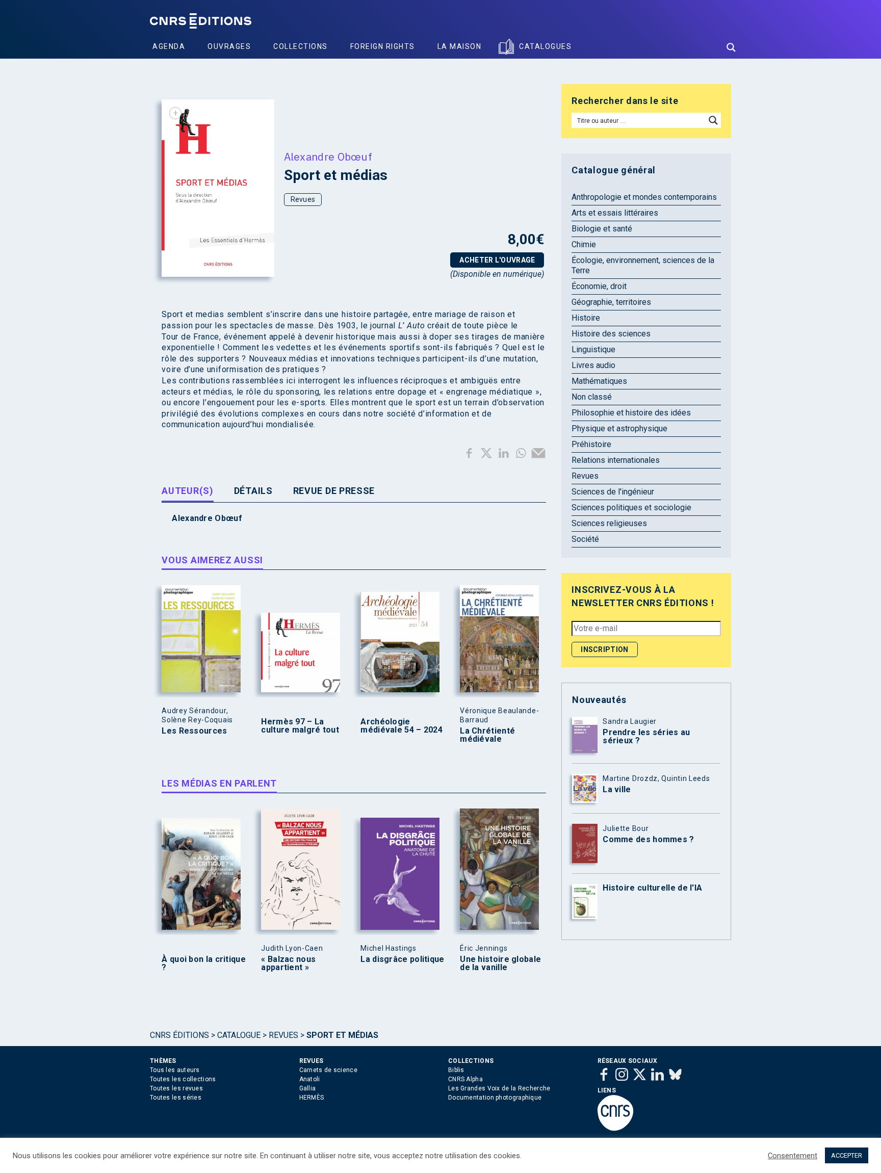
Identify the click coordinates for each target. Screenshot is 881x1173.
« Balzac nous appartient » (288, 963)
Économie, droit (599, 286)
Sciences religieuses (609, 523)
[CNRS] (615, 1128)
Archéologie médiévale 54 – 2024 (401, 726)
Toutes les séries (175, 1097)
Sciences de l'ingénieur (613, 492)
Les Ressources (194, 731)
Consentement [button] (792, 1155)
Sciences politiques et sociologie (631, 507)
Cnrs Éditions (179, 1035)
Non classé (592, 397)
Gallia (307, 1088)
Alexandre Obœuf (328, 156)
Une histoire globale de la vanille (500, 963)
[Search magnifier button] (731, 47)
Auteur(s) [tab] (187, 490)
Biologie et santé (602, 228)
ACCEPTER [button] (846, 1155)
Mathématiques (599, 381)
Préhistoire (591, 444)
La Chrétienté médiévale (487, 735)
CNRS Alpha (465, 1079)
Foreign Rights (382, 46)
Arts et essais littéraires (615, 213)
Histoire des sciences (611, 333)
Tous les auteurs (175, 1070)
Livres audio (593, 365)
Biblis (456, 1070)
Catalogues (545, 46)
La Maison (459, 46)
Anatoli (309, 1079)
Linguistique (593, 349)
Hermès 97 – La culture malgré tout (300, 726)
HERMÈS (311, 1097)
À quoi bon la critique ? (204, 963)
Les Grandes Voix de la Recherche (499, 1088)
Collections (300, 46)
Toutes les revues (176, 1088)
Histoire (586, 318)
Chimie (584, 244)
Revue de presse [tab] (334, 490)
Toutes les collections (183, 1079)
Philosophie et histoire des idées (631, 413)
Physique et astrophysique (619, 428)
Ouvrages (229, 46)
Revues (303, 199)
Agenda (168, 46)
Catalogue (239, 1035)
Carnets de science (328, 1070)
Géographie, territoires (611, 302)
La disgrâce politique (402, 959)
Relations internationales (616, 460)
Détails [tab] (253, 490)
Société (585, 539)
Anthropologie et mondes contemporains (644, 197)
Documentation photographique (494, 1097)
